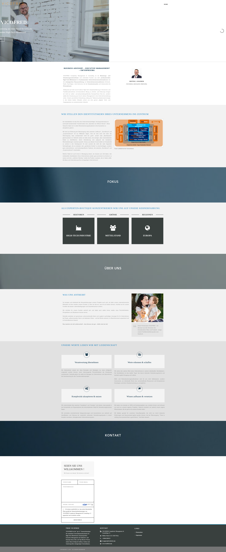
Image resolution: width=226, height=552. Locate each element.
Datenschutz (139, 532)
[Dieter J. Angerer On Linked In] (142, 73)
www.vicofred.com (107, 543)
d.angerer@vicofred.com (108, 541)
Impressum (139, 535)
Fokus (196, 4)
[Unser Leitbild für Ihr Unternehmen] (138, 133)
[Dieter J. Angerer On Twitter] (137, 73)
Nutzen (186, 4)
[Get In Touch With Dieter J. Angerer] (131, 73)
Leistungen (176, 4)
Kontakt (215, 4)
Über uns (205, 4)
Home (166, 4)
